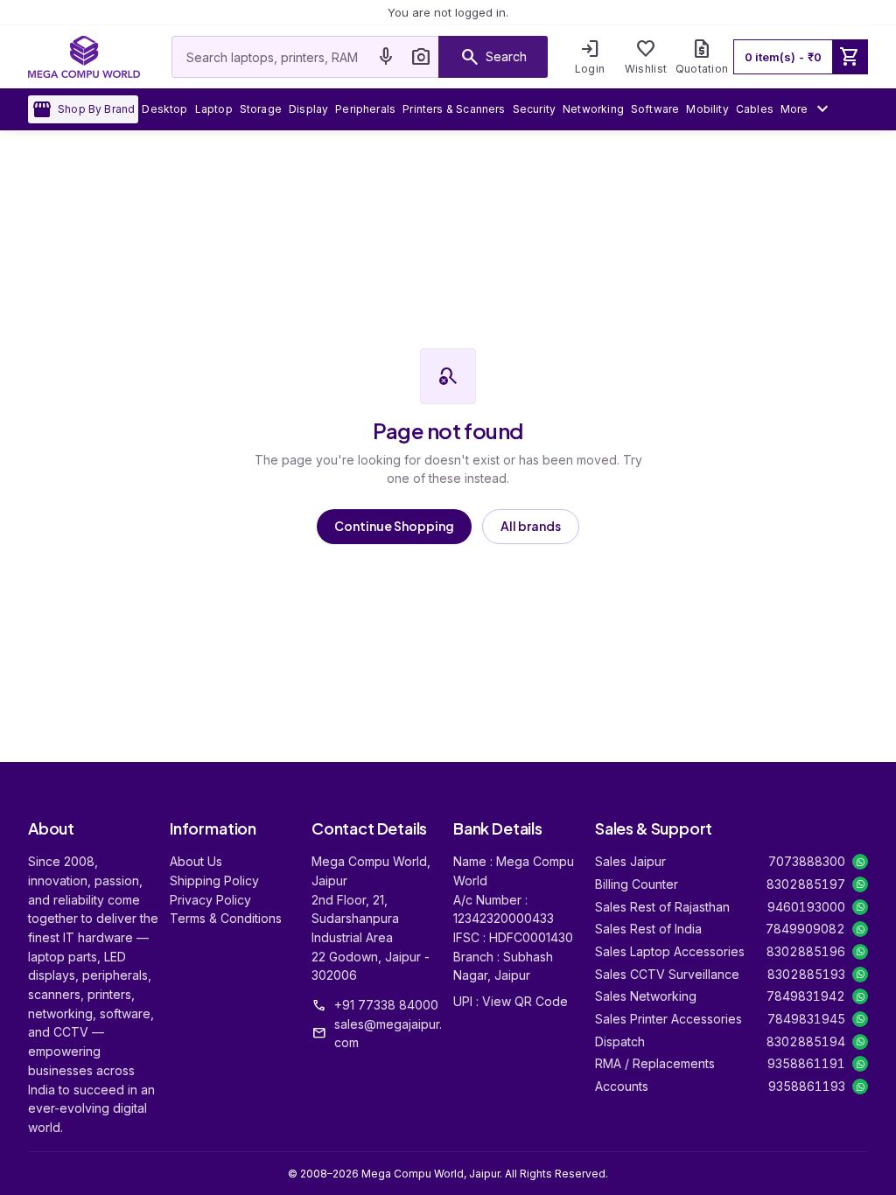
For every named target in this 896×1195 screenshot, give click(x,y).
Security (534, 108)
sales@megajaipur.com (388, 1034)
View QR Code (525, 1001)
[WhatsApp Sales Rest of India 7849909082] (860, 929)
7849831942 (805, 996)
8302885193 (806, 974)
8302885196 (805, 951)
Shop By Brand (83, 109)
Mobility (707, 108)
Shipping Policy (214, 880)
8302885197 (805, 884)
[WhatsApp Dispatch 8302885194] (860, 1042)
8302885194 (805, 1041)
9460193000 (806, 906)
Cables (755, 108)
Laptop (214, 108)
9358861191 (806, 1063)
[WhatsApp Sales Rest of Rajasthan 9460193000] (860, 907)
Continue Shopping (394, 526)
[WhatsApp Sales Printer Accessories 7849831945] (860, 1019)
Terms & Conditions (226, 918)
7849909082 (805, 928)
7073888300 (806, 861)
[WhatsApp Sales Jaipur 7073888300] (860, 862)
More (806, 109)
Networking (593, 108)
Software (655, 108)
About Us (196, 861)
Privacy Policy (210, 899)
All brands (530, 526)
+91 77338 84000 (386, 1004)
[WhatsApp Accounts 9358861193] (860, 1086)
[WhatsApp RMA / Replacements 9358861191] (860, 1064)
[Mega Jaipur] (84, 57)
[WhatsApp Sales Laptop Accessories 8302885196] (860, 952)
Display (308, 108)
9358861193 (806, 1086)
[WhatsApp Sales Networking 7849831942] (860, 996)
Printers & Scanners (453, 108)
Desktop (164, 108)
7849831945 (806, 1018)
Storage (261, 108)
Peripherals (365, 108)
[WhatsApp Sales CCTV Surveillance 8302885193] (860, 974)
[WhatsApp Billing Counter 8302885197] (860, 884)
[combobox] (270, 57)
